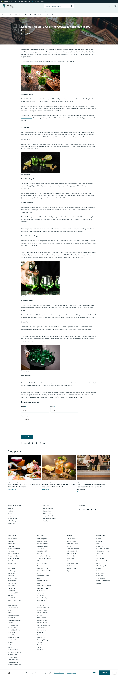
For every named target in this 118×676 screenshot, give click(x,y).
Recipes (10, 513)
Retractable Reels (42, 588)
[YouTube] (88, 509)
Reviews (62, 11)
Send (27, 437)
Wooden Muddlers (42, 620)
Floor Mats (99, 575)
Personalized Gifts (49, 511)
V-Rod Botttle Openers (44, 556)
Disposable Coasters (14, 637)
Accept (104, 672)
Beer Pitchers (12, 583)
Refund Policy (12, 521)
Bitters (10, 613)
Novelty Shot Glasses (14, 556)
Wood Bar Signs (71, 556)
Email (52, 406)
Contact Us (11, 516)
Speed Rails (99, 543)
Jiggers (39, 642)
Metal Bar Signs (71, 553)
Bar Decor (70, 535)
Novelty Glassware (13, 553)
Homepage (5, 14)
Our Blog (10, 511)
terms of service (59, 673)
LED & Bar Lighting (72, 551)
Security (98, 583)
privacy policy (71, 673)
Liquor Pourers (12, 578)
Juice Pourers (12, 580)
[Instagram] (80, 509)
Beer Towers (11, 585)
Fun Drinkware (12, 568)
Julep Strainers (41, 627)
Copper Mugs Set (48, 516)
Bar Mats (10, 642)
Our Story (10, 508)
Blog (68, 11)
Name (23, 406)
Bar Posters (70, 566)
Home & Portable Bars (103, 580)
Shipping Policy (12, 518)
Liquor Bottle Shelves (73, 548)
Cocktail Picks (12, 635)
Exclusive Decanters (49, 518)
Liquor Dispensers (101, 546)
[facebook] (91, 509)
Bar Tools (40, 535)
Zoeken (71, 6)
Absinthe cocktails (26, 118)
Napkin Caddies (12, 605)
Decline (94, 672)
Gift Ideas (54, 11)
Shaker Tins (40, 605)
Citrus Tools (41, 645)
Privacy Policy (12, 523)
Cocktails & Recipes (78, 11)
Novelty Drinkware (13, 558)
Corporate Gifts (48, 508)
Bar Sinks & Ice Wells (102, 548)
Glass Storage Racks (102, 566)
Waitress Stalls (100, 578)
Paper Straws (12, 632)
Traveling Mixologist (43, 640)
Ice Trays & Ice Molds (14, 652)
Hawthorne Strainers (43, 625)
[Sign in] (110, 6)
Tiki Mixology (12, 571)
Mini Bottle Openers (43, 568)
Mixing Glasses (41, 617)
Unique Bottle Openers (44, 585)
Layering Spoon (42, 630)
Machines (99, 538)
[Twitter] (95, 509)
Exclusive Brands (31, 11)
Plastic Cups (11, 561)
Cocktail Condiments (14, 630)
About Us (90, 11)
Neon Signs (70, 558)
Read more (11, 489)
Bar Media (40, 650)
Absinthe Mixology (13, 659)
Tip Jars (39, 647)
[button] (1, 1)
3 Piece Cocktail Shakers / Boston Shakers (42, 612)
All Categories (44, 11)
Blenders (99, 541)
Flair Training (41, 637)
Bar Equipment (101, 535)
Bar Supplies (12, 535)
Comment (24, 416)
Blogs (11, 14)
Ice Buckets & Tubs (13, 650)
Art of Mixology (19, 14)
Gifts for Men (47, 513)
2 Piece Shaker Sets (43, 608)
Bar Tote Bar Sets (42, 543)
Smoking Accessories (14, 664)
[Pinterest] (84, 509)
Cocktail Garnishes (13, 615)
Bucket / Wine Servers (14, 598)
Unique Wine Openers (43, 598)
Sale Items (46, 521)
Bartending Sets (42, 538)
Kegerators (99, 568)
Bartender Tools (42, 541)
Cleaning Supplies (13, 662)
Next (33, 1)
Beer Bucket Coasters (14, 640)
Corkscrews (40, 595)
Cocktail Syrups (12, 617)
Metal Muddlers (42, 622)
